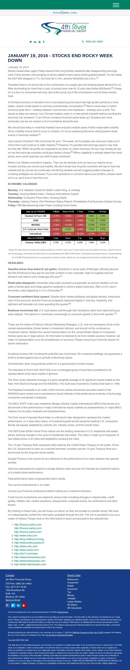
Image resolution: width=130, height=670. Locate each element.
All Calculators (74, 607)
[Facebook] (43, 42)
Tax (69, 592)
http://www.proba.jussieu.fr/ (29, 542)
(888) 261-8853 (94, 41)
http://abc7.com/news (26, 553)
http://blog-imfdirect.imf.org (29, 539)
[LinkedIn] (35, 42)
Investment (72, 582)
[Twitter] (30, 42)
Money (70, 595)
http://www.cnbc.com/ (26, 546)
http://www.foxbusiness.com (29, 557)
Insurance (72, 588)
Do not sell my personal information (59, 635)
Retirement (72, 579)
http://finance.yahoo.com (28, 524)
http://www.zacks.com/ (26, 550)
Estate (70, 585)
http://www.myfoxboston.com (30, 564)
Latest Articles (74, 601)
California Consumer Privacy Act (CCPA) (88, 632)
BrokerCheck (63, 612)
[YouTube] (40, 42)
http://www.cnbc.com (25, 535)
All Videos (72, 604)
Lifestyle (71, 598)
